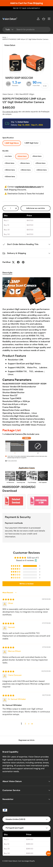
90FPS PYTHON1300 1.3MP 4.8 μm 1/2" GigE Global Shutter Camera (25, 39)
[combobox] (26, 29)
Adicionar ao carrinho (35, 208)
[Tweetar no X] (13, 262)
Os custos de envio (10, 111)
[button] (43, 18)
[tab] (7, 272)
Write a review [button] (26, 583)
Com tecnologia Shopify (26, 861)
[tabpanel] (26, 393)
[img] (8, 599)
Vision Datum (7, 94)
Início (4, 37)
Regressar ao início (27, 740)
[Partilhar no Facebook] (18, 262)
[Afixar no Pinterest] (23, 262)
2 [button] (25, 723)
